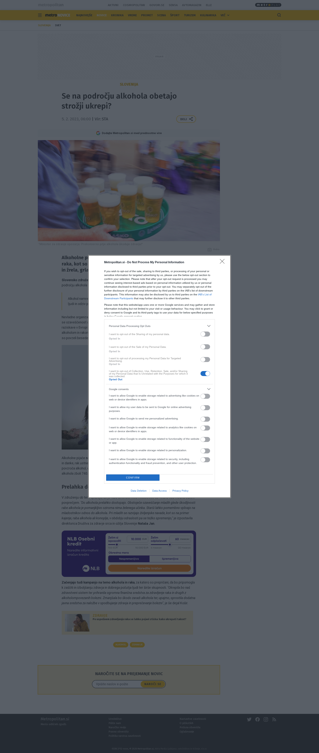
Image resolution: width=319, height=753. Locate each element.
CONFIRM (133, 477)
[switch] (205, 334)
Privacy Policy (180, 490)
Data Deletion (139, 490)
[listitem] (159, 326)
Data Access (159, 490)
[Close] (223, 262)
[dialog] (159, 376)
